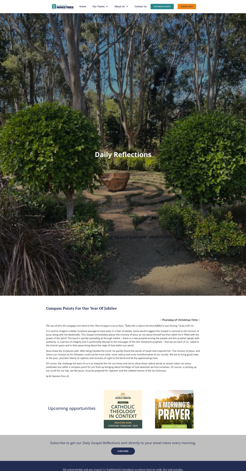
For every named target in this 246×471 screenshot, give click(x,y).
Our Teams (99, 6)
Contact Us (141, 6)
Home (82, 6)
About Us (120, 6)
